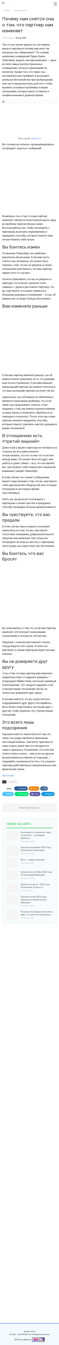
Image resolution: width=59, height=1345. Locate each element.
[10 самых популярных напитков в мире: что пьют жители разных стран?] (12, 915)
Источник (8, 775)
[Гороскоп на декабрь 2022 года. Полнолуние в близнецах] (12, 850)
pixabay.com (36, 138)
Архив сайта (29, 1331)
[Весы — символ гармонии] (12, 863)
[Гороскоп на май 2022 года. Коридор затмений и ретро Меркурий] (12, 900)
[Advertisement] (29, 182)
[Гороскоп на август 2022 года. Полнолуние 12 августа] (12, 887)
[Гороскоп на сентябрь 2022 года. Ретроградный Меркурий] (12, 875)
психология (12, 782)
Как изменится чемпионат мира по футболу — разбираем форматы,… (36, 835)
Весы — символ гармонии (33, 860)
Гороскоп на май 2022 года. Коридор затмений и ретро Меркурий (34, 900)
